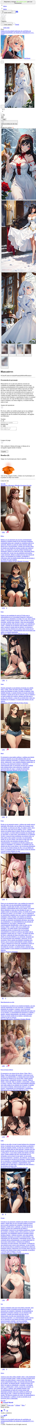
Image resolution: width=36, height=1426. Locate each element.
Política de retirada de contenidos (18, 32)
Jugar (4, 119)
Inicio (5, 6)
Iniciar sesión (7, 12)
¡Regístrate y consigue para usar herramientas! (18, 2)
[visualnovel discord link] (17, 12)
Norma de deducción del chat (9, 123)
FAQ (2, 1416)
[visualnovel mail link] (6, 1416)
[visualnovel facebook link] (2, 1411)
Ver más (3, 484)
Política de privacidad (7, 31)
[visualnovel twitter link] (4, 1411)
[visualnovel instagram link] (7, 1411)
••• (2, 117)
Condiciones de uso (19, 31)
